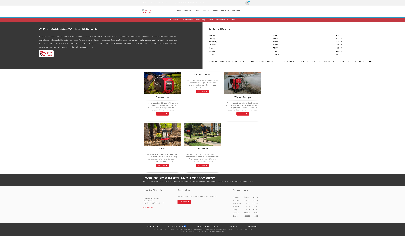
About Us (225, 11)
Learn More (161, 114)
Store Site (202, 3)
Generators (174, 20)
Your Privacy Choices (175, 226)
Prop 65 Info (252, 226)
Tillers (211, 20)
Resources (235, 11)
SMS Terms (232, 226)
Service (206, 11)
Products (187, 11)
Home (178, 11)
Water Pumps (200, 20)
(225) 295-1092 (194, 3)
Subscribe (183, 202)
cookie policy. (247, 229)
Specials (215, 11)
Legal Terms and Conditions (207, 226)
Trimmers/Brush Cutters (225, 20)
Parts (197, 11)
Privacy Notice (152, 226)
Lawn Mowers (187, 20)
